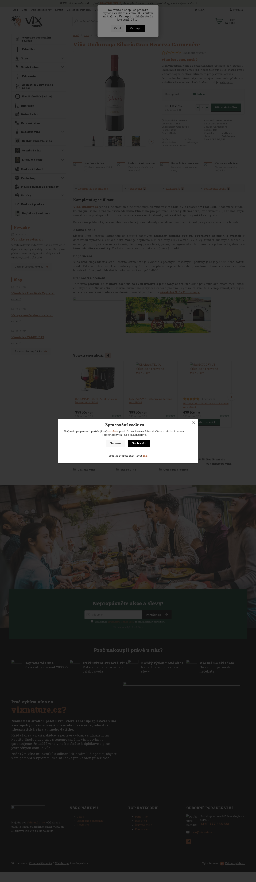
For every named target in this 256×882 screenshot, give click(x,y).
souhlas (112, 431)
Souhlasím (139, 443)
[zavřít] (193, 422)
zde (145, 455)
